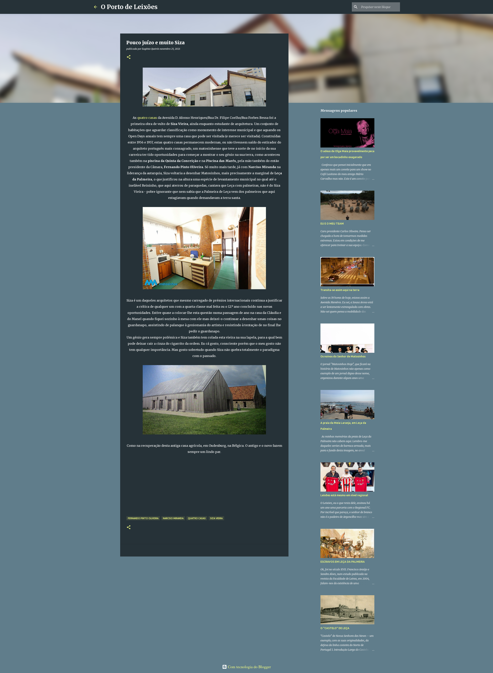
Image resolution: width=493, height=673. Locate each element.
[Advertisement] (204, 488)
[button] (128, 57)
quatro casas (147, 118)
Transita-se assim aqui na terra (339, 290)
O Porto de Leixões (129, 7)
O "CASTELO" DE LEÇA (334, 628)
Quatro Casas (197, 518)
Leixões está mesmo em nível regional (344, 495)
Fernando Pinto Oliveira (143, 518)
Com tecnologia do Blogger (249, 666)
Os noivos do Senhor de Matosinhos (343, 356)
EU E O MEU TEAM (332, 223)
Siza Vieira (216, 518)
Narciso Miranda (173, 518)
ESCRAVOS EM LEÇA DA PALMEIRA (342, 561)
